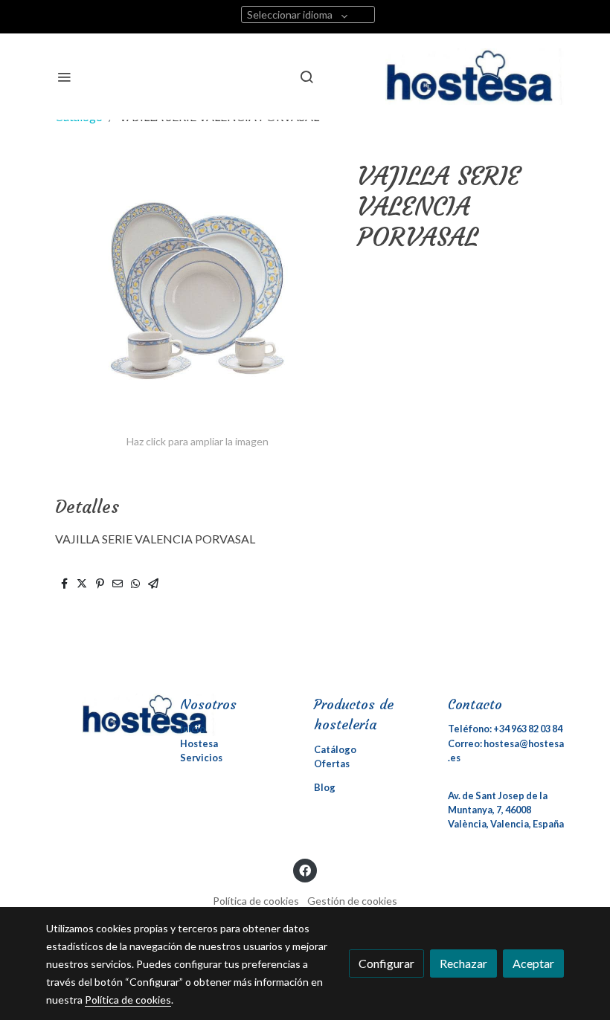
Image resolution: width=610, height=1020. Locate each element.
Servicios (201, 758)
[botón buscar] (306, 76)
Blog (325, 787)
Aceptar (533, 963)
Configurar (386, 963)
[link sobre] (104, 715)
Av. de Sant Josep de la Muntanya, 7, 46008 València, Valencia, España (506, 810)
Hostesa (199, 743)
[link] (474, 76)
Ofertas (332, 763)
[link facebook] (305, 870)
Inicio (192, 729)
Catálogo (335, 749)
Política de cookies (256, 900)
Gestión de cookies (352, 900)
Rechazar (463, 963)
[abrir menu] (64, 76)
